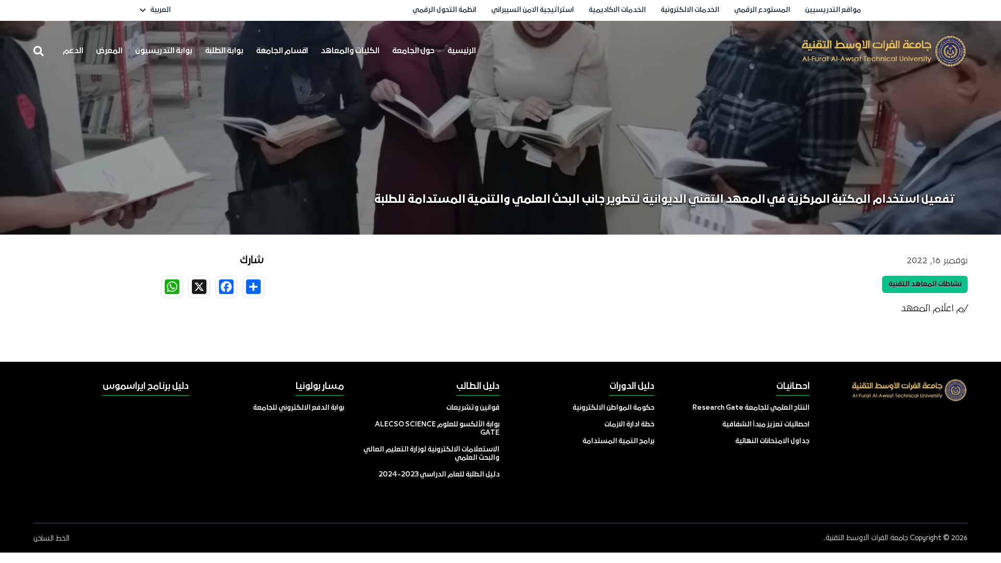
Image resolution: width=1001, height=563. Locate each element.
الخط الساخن (51, 538)
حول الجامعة (413, 51)
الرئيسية (461, 51)
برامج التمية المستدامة (618, 441)
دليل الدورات (631, 387)
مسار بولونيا (320, 387)
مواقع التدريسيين (833, 10)
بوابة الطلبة (224, 51)
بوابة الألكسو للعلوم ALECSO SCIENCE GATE (437, 428)
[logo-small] (884, 51)
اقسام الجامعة (282, 51)
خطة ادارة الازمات (629, 424)
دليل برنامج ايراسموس (146, 387)
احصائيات (793, 387)
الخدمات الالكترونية (690, 10)
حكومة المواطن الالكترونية (613, 407)
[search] (38, 51)
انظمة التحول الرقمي (444, 10)
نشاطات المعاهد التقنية (924, 284)
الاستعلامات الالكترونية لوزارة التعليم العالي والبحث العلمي (431, 453)
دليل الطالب (477, 387)
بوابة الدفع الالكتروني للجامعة (298, 407)
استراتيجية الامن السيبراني (532, 10)
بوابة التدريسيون (163, 51)
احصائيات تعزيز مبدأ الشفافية (766, 424)
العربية (160, 10)
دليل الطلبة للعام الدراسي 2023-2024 (439, 474)
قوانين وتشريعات (472, 407)
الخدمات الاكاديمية (617, 10)
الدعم (73, 51)
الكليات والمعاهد (350, 51)
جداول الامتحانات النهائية (772, 441)
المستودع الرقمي (762, 10)
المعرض (109, 51)
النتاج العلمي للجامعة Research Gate (751, 407)
